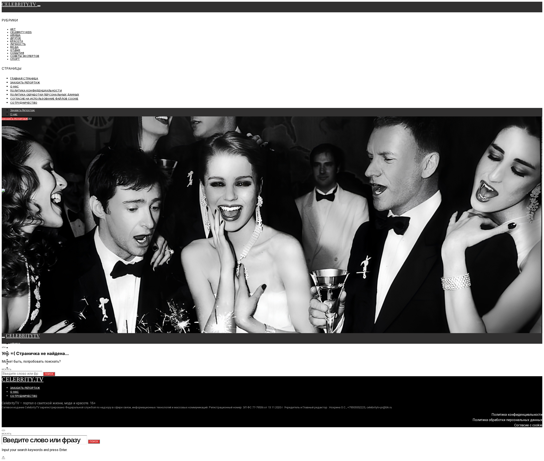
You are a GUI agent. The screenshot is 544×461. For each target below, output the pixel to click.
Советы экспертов (24, 56)
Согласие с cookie (528, 425)
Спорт (15, 59)
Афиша (15, 35)
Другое (15, 38)
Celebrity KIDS (21, 32)
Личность (18, 44)
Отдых (15, 50)
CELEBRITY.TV (19, 4)
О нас (14, 86)
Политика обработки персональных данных (44, 94)
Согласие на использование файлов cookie (44, 98)
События (17, 53)
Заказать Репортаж (25, 82)
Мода (14, 47)
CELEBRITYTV (23, 335)
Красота (16, 41)
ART (13, 29)
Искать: (7, 369)
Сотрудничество (23, 102)
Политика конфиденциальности (36, 90)
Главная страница (24, 78)
